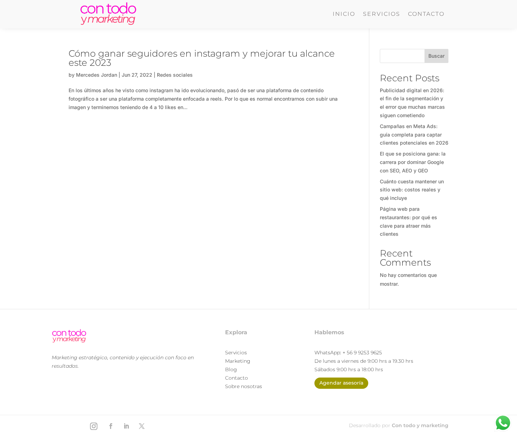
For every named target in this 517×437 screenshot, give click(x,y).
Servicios (381, 14)
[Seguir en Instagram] (93, 426)
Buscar (436, 56)
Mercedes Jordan (96, 75)
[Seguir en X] (141, 426)
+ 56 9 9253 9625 (362, 352)
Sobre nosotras (243, 386)
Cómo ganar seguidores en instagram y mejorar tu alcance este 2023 (202, 58)
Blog (231, 369)
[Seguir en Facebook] (110, 426)
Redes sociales (175, 75)
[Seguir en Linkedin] (126, 426)
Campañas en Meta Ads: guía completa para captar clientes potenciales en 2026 (414, 134)
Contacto (426, 14)
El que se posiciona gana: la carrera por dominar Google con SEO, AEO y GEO (413, 162)
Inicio (344, 14)
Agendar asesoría (341, 383)
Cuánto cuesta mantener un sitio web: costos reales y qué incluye (412, 189)
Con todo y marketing (420, 425)
